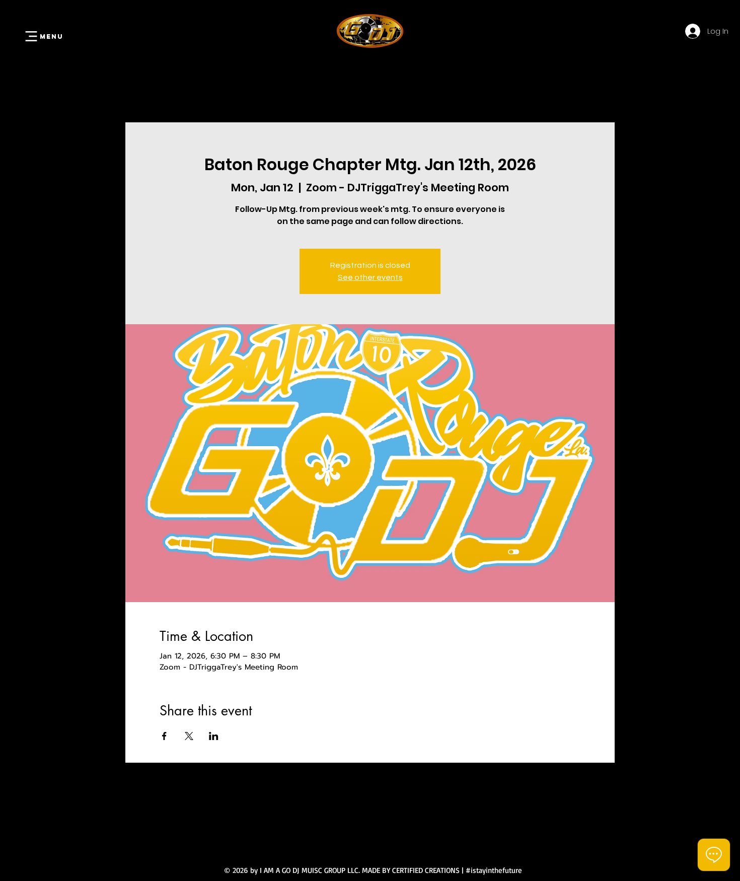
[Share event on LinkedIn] (213, 736)
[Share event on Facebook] (164, 736)
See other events (370, 277)
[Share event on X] (189, 736)
